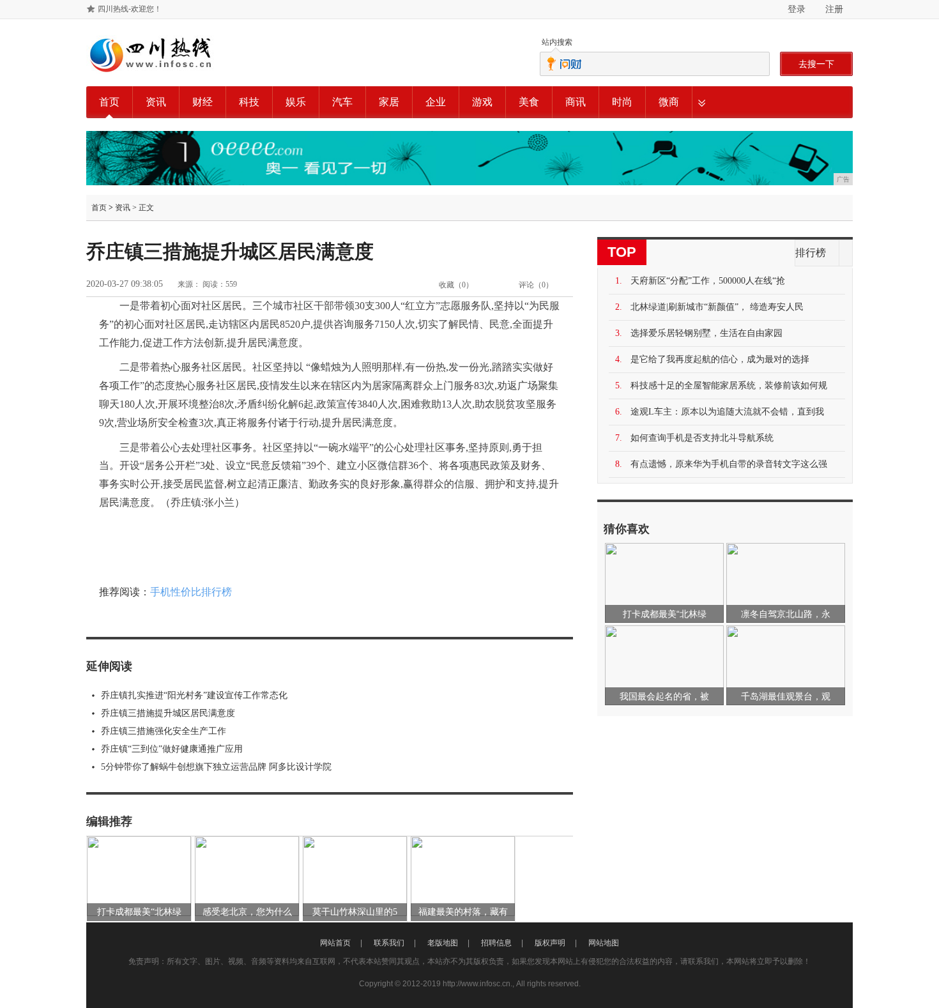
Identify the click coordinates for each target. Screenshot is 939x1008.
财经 (202, 101)
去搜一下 (816, 64)
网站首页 (335, 942)
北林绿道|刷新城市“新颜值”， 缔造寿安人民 (717, 307)
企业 (435, 101)
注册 (834, 9)
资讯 (156, 101)
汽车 (342, 101)
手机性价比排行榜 (191, 591)
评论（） (536, 284)
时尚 (622, 101)
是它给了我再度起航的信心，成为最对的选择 (719, 359)
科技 (249, 101)
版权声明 (550, 942)
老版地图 (442, 942)
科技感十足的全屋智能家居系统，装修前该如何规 (728, 385)
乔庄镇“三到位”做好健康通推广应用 (172, 749)
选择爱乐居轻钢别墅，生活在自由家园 (706, 333)
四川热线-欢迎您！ (130, 8)
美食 (529, 101)
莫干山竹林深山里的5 (354, 912)
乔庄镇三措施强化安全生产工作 (163, 731)
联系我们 (389, 942)
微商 (669, 101)
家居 (389, 101)
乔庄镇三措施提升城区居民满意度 (168, 713)
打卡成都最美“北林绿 (139, 912)
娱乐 (296, 101)
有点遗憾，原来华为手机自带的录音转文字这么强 (728, 464)
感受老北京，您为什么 (247, 912)
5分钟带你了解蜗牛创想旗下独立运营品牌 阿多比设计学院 (216, 767)
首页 (109, 101)
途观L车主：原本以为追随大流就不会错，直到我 (727, 411)
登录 (796, 9)
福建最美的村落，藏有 (463, 912)
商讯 (575, 101)
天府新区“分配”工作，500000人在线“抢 (707, 281)
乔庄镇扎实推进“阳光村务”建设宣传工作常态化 (194, 695)
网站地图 (603, 942)
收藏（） (456, 284)
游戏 (482, 101)
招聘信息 (496, 942)
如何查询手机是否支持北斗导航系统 (702, 438)
